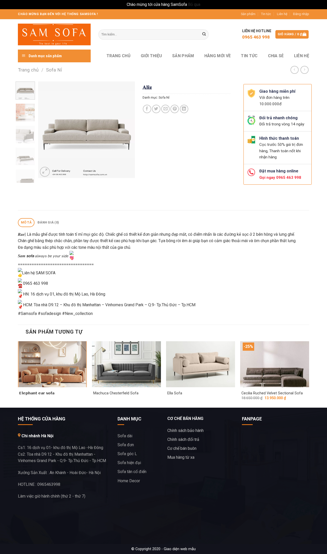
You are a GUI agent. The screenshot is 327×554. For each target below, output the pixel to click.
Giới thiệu (151, 55)
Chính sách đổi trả (183, 439)
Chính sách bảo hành (185, 430)
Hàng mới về (217, 55)
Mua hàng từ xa (180, 457)
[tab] (26, 222)
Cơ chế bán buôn (181, 448)
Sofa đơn (126, 444)
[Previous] (46, 129)
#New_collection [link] (77, 313)
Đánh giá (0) (48, 222)
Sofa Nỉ (54, 70)
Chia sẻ (276, 55)
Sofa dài (125, 435)
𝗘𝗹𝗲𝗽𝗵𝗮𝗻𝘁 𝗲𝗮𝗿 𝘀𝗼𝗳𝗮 (36, 393)
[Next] (126, 129)
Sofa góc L (127, 453)
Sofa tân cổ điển (132, 471)
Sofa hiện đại (129, 462)
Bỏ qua (194, 4)
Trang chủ (119, 55)
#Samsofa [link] (27, 313)
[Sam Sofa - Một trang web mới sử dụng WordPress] (54, 34)
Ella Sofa (174, 393)
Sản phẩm (248, 14)
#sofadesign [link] (49, 313)
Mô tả (26, 222)
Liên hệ (282, 14)
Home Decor (129, 480)
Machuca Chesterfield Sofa (115, 393)
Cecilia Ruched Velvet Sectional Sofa (272, 393)
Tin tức (266, 14)
